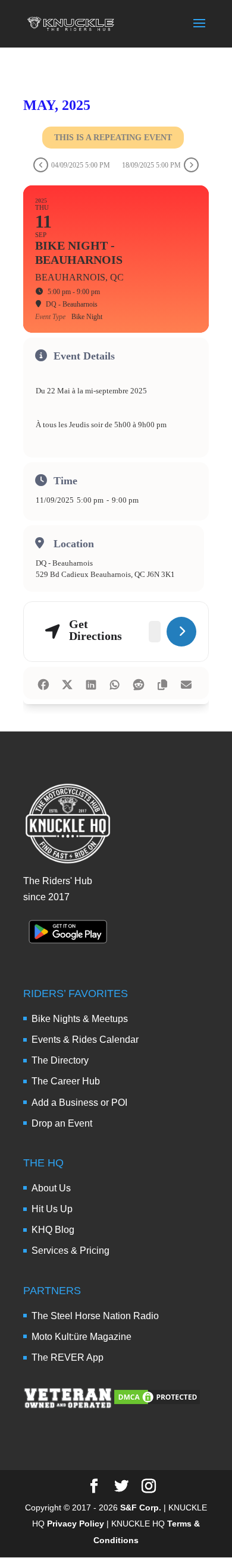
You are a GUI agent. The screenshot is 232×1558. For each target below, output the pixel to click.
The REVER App (68, 1357)
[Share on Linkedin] (90, 683)
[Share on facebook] (43, 683)
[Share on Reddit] (138, 683)
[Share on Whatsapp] (114, 683)
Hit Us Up (52, 1209)
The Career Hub (66, 1081)
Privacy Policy (75, 1523)
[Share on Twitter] (67, 683)
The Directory (60, 1060)
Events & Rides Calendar (85, 1040)
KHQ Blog (53, 1230)
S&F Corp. (140, 1507)
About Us (51, 1188)
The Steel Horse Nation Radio (95, 1316)
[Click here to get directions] (181, 631)
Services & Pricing (70, 1250)
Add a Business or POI (79, 1102)
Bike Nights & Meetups (80, 1019)
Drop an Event (62, 1123)
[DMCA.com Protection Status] (157, 1403)
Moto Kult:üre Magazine (81, 1337)
